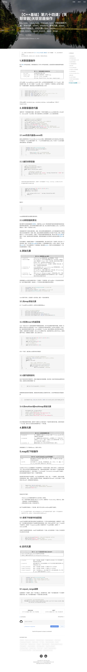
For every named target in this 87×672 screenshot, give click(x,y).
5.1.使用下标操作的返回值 (74, 79)
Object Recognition (45, 644)
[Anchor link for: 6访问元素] (18, 546)
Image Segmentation (49, 640)
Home (74, 1)
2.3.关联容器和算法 (72, 63)
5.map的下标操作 (72, 77)
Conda (57, 642)
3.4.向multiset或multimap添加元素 (74, 73)
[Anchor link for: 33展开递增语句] (18, 375)
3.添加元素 (71, 65)
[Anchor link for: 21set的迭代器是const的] (18, 135)
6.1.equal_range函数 (73, 82)
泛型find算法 (60, 234)
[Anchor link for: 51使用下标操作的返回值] (18, 517)
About (79, 1)
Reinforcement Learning (48, 650)
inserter (22, 245)
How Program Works (40, 646)
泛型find (61, 236)
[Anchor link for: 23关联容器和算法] (18, 220)
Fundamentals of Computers (25, 642)
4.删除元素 (71, 75)
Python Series (57, 640)
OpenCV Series (35, 642)
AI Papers (38, 644)
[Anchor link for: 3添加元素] (18, 250)
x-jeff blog (4, 2)
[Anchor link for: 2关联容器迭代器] (18, 108)
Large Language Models (37, 650)
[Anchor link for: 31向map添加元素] (18, 301)
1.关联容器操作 (72, 56)
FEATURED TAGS (23, 637)
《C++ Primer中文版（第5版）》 (41, 52)
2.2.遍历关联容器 (72, 61)
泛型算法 (34, 224)
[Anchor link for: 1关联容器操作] (18, 60)
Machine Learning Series (30, 640)
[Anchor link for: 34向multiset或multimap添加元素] (18, 406)
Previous (30, 611)
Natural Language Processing (56, 644)
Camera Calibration (31, 646)
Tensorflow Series (23, 644)
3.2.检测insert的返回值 (73, 69)
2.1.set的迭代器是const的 (74, 59)
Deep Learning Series (50, 642)
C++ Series (22, 10)
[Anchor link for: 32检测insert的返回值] (18, 322)
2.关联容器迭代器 (72, 58)
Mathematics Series (40, 640)
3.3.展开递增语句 (72, 71)
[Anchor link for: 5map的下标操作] (18, 451)
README (22, 640)
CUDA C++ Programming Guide (49, 648)
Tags (84, 1)
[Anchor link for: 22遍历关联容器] (18, 161)
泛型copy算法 (34, 243)
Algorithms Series (32, 644)
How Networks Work (24, 648)
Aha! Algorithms (23, 646)
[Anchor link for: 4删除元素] (18, 427)
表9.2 (23, 64)
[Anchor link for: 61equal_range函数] (18, 589)
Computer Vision (33, 648)
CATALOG (71, 53)
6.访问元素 (71, 80)
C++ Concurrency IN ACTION (25, 650)
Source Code (40, 648)
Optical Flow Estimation (50, 646)
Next (54, 611)
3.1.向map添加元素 (72, 67)
